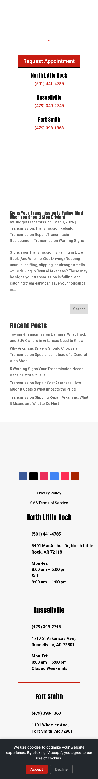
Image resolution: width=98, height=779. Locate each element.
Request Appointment (49, 61)
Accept (36, 769)
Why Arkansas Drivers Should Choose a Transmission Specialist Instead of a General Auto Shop (48, 354)
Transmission (22, 228)
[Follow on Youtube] (75, 476)
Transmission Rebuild (54, 228)
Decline (61, 769)
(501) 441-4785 (49, 83)
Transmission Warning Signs (59, 240)
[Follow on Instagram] (44, 476)
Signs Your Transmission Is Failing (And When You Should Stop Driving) (46, 215)
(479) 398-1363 (49, 127)
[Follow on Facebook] (23, 476)
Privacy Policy (49, 493)
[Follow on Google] (54, 476)
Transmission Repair (28, 235)
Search (79, 309)
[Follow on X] (33, 476)
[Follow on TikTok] (65, 476)
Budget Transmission (33, 222)
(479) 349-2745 (49, 105)
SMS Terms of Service (49, 503)
